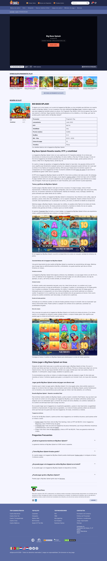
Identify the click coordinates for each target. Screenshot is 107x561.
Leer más (93, 500)
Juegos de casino (57, 8)
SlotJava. (62, 478)
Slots (23, 8)
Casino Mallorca (14, 523)
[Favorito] (30, 67)
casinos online (71, 177)
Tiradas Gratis (60, 3)
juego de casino (80, 169)
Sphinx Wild (35, 518)
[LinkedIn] (36, 500)
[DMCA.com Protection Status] (70, 540)
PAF (55, 513)
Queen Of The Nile (37, 523)
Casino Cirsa (13, 520)
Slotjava (12, 11)
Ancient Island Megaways (90, 88)
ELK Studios (58, 520)
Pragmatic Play (54, 38)
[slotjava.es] (14, 3)
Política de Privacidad (83, 516)
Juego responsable (82, 520)
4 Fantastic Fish (40, 425)
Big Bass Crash (77, 109)
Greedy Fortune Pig (73, 88)
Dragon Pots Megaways (16, 88)
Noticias (79, 8)
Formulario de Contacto (84, 513)
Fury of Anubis (43, 88)
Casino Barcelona (15, 513)
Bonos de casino (15, 8)
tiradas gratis (79, 455)
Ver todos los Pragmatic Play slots (53, 93)
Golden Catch (39, 422)
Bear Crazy (57, 88)
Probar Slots (32, 3)
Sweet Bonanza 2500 (30, 88)
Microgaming (55, 429)
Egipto (57, 427)
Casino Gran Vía (14, 516)
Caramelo (35, 513)
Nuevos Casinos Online (42, 8)
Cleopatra (35, 516)
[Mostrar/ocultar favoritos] (95, 3)
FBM (55, 516)
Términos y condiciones (84, 518)
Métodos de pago (69, 8)
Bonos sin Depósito (45, 3)
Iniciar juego (53, 45)
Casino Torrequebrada (16, 518)
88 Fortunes (35, 520)
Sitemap (79, 523)
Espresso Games (59, 523)
